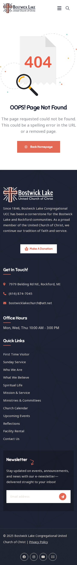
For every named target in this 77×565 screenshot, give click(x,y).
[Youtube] (43, 557)
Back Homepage (41, 147)
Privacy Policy (38, 542)
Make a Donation (41, 249)
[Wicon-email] (52, 557)
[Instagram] (34, 557)
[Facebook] (24, 557)
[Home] (19, 8)
